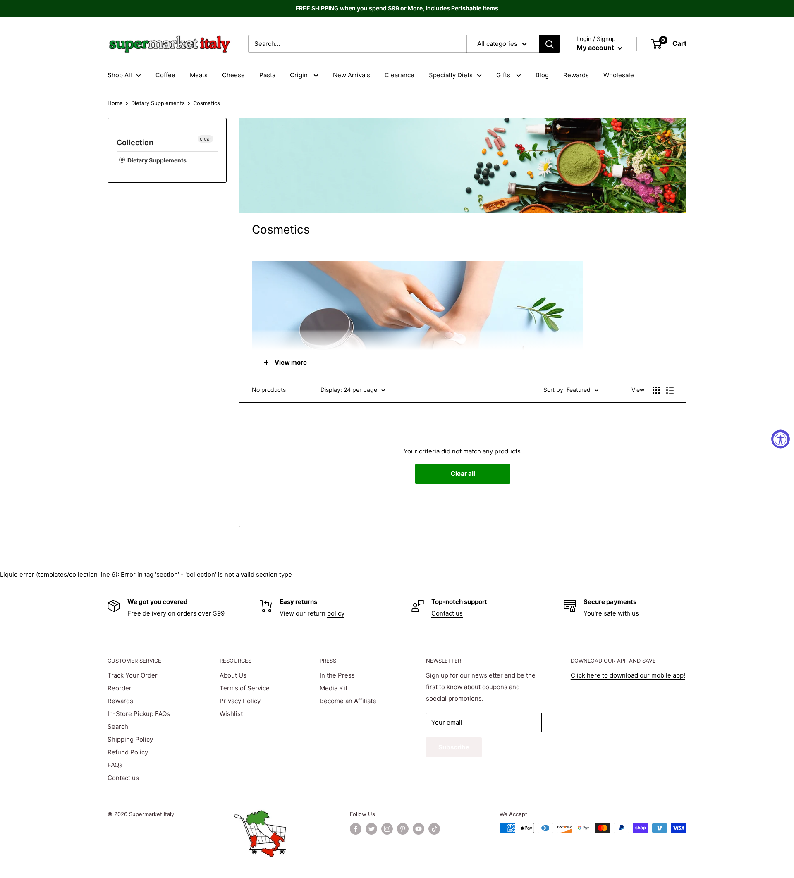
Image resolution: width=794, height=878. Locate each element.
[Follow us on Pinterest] (403, 829)
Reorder (120, 688)
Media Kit (333, 688)
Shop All (120, 75)
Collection (135, 142)
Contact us (447, 613)
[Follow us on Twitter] (371, 829)
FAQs (115, 765)
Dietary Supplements (158, 103)
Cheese (233, 75)
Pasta (267, 75)
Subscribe (453, 747)
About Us (233, 675)
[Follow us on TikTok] (434, 829)
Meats (199, 75)
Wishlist (231, 714)
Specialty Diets (451, 75)
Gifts (504, 75)
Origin (299, 75)
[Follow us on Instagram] (387, 829)
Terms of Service (245, 688)
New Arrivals (351, 75)
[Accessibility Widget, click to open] (780, 439)
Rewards (576, 75)
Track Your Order (133, 675)
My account (596, 47)
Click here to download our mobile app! (628, 675)
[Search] (549, 44)
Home (115, 103)
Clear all (463, 473)
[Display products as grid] (656, 390)
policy (335, 613)
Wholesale (618, 75)
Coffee (165, 75)
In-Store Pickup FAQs (139, 714)
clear (205, 139)
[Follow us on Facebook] (355, 829)
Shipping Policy (130, 739)
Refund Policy (128, 752)
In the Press (337, 675)
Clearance (399, 75)
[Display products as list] (670, 390)
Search (118, 726)
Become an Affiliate (348, 701)
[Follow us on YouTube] (418, 829)
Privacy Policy (240, 701)
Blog (542, 75)
